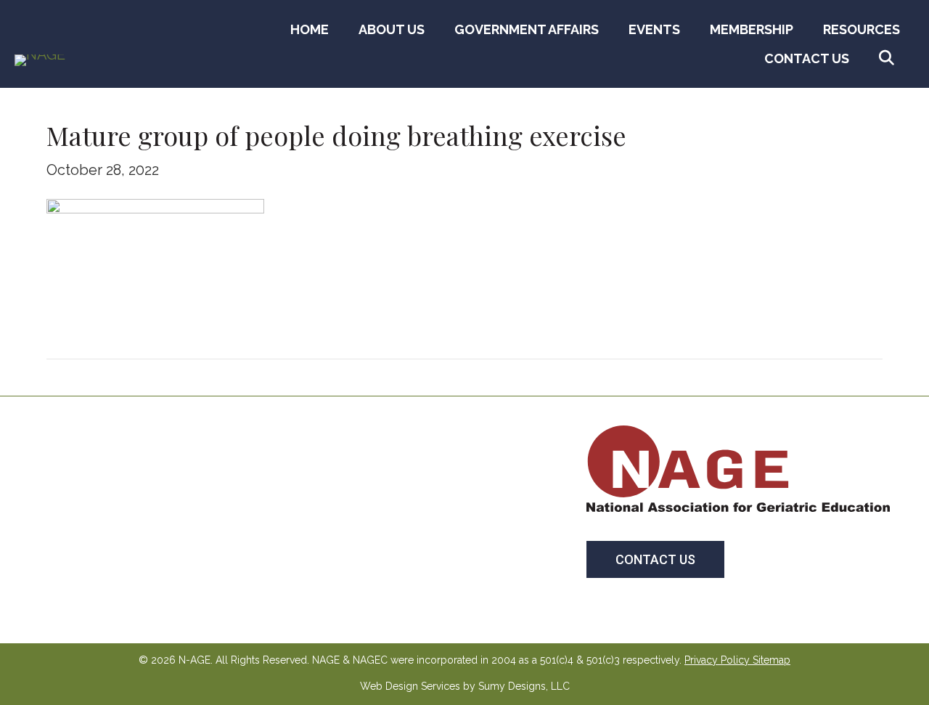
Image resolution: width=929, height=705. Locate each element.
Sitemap (771, 660)
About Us (392, 29)
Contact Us (806, 58)
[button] (889, 58)
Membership (751, 29)
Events (654, 29)
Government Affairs (526, 29)
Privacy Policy (717, 660)
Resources (861, 29)
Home (309, 29)
